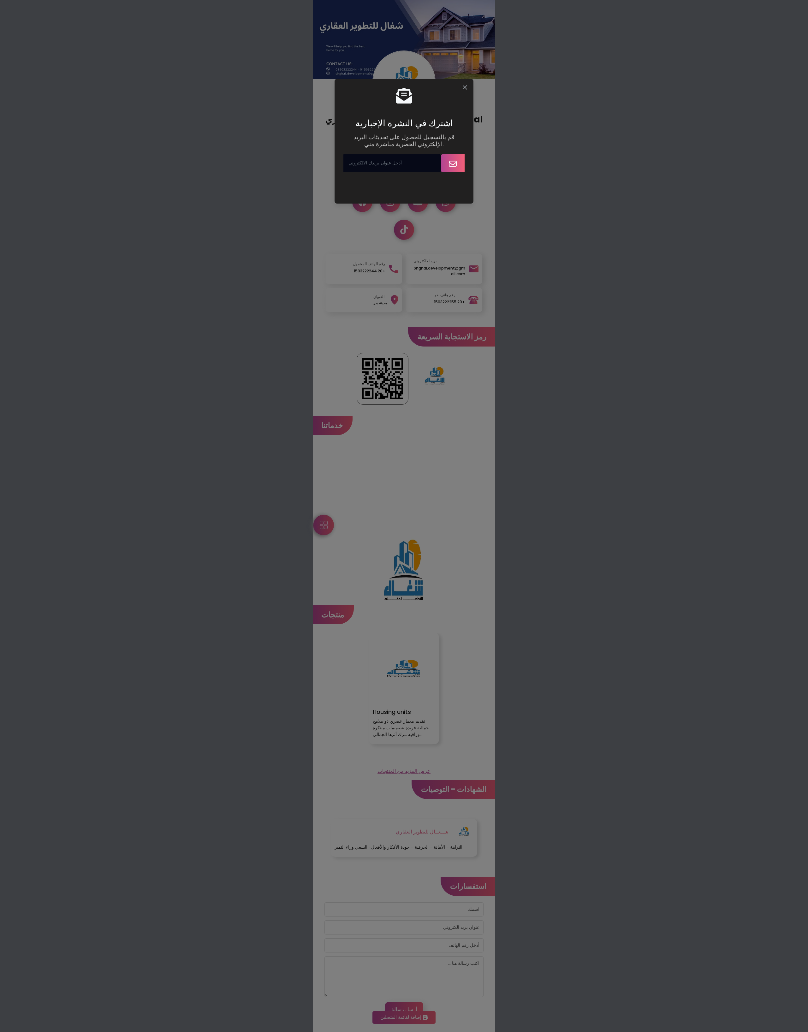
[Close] (464, 87)
